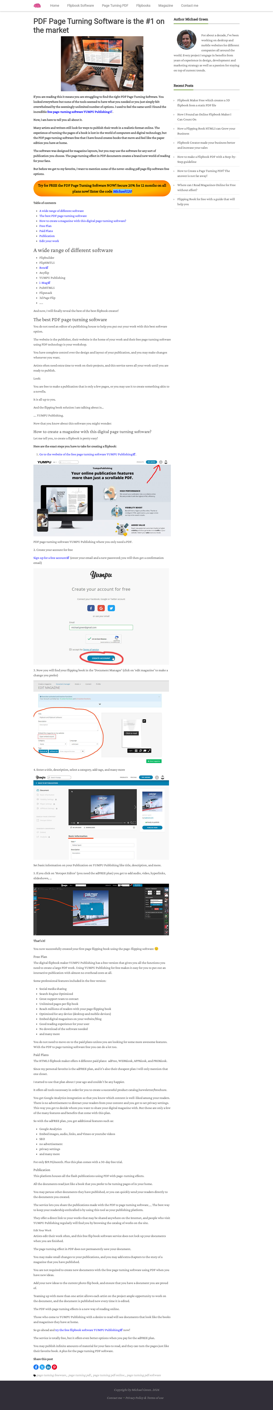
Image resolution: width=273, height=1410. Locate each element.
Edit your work (49, 241)
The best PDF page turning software (63, 216)
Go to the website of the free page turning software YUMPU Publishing (86, 454)
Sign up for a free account (49, 558)
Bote (42, 267)
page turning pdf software (144, 1375)
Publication (47, 236)
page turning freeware (51, 1375)
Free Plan (45, 226)
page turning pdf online (108, 1375)
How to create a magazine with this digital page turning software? (82, 221)
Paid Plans (46, 231)
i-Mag (43, 283)
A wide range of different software (61, 211)
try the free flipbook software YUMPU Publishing (87, 1330)
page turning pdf (79, 1375)
